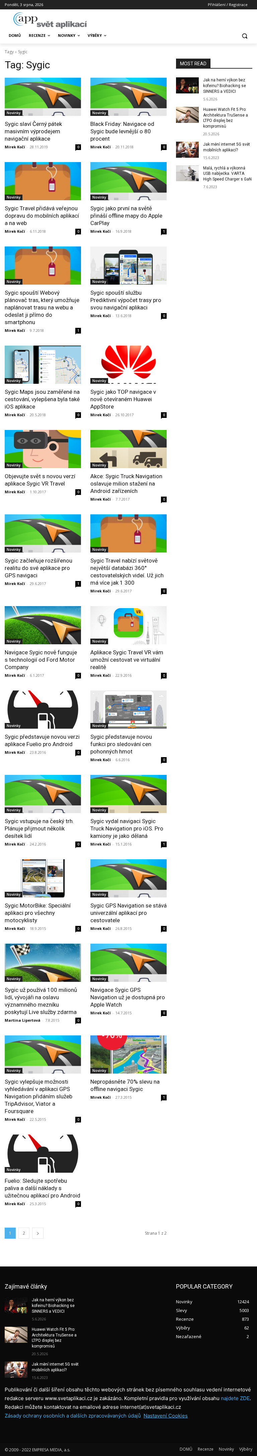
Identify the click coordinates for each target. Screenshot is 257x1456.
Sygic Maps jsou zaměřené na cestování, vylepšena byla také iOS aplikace (42, 399)
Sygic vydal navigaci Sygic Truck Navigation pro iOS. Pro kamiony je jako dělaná (126, 828)
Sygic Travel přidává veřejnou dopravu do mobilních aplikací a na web (42, 215)
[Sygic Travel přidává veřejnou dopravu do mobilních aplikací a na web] (43, 181)
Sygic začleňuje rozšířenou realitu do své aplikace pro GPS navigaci (38, 568)
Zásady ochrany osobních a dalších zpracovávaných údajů (73, 1415)
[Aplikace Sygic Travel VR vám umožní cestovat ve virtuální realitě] (128, 625)
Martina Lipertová (22, 1020)
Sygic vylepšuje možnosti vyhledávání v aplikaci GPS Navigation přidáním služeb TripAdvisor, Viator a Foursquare (38, 1096)
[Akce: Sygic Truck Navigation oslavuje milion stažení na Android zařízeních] (128, 449)
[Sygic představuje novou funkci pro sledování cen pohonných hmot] (128, 709)
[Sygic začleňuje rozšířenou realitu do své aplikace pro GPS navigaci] (43, 533)
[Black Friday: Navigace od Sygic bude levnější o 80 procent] (128, 97)
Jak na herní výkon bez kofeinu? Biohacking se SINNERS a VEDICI (224, 86)
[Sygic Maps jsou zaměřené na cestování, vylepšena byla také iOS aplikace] (43, 365)
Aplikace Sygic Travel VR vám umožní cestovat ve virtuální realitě (126, 659)
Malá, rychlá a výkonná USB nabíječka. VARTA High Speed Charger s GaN (227, 174)
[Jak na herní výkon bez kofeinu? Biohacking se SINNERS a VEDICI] (187, 85)
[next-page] (38, 1233)
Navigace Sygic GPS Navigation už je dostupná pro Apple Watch (127, 997)
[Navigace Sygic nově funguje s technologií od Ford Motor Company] (43, 625)
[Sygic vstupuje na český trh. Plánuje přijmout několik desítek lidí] (43, 794)
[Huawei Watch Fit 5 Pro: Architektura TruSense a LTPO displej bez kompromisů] (187, 115)
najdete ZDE (235, 1398)
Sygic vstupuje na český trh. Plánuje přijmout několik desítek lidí (39, 828)
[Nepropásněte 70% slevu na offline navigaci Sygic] (128, 1054)
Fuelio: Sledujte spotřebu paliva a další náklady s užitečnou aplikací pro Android (42, 1188)
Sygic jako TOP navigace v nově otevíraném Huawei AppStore (123, 399)
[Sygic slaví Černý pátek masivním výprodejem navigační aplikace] (43, 97)
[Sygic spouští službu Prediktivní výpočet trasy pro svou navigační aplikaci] (128, 265)
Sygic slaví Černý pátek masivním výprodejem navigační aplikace (33, 131)
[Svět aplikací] (50, 20)
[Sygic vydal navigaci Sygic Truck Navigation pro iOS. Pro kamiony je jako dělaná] (128, 794)
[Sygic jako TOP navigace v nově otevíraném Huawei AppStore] (128, 365)
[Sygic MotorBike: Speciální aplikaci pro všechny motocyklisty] (43, 878)
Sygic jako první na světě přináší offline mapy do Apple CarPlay (126, 215)
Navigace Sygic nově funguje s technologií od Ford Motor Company (41, 659)
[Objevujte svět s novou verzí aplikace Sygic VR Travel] (43, 449)
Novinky (13, 113)
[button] (244, 36)
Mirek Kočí (15, 146)
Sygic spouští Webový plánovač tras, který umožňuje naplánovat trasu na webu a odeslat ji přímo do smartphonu (42, 307)
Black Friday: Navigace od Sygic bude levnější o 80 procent (122, 131)
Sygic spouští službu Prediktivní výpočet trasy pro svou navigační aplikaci (125, 300)
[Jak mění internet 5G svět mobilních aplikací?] (187, 150)
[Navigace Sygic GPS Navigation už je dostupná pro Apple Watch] (128, 963)
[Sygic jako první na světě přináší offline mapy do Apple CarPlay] (128, 181)
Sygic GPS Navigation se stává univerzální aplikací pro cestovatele (128, 913)
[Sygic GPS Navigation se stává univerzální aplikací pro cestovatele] (128, 878)
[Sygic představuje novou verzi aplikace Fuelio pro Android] (43, 709)
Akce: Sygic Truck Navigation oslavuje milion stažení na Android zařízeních (126, 483)
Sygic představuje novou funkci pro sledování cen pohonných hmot (121, 744)
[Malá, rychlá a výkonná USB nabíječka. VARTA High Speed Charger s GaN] (187, 173)
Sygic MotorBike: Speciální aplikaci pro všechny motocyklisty (38, 913)
